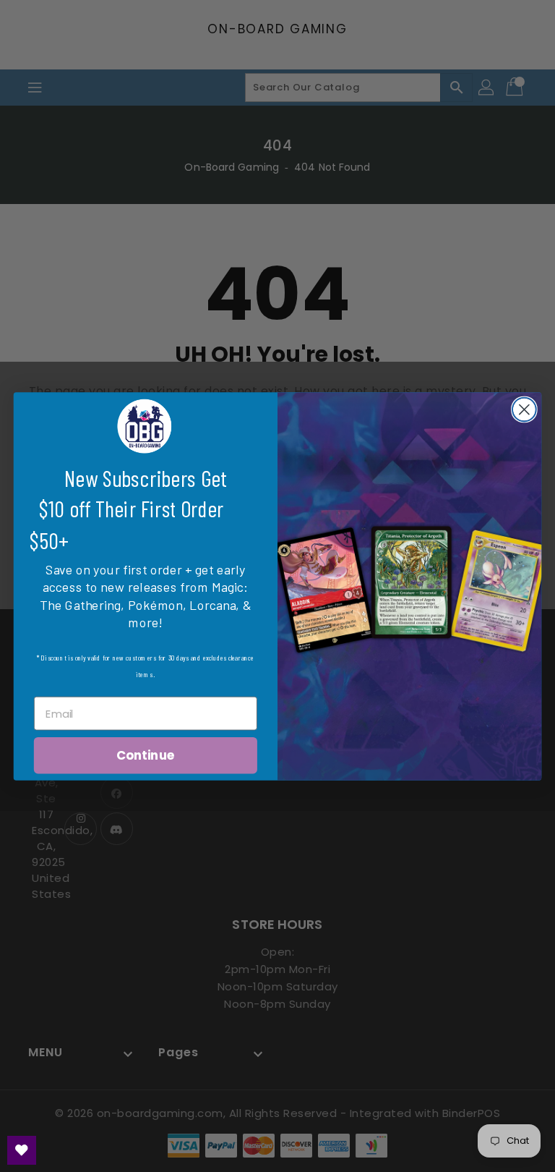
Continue (145, 755)
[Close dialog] (524, 409)
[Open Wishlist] (21, 1150)
